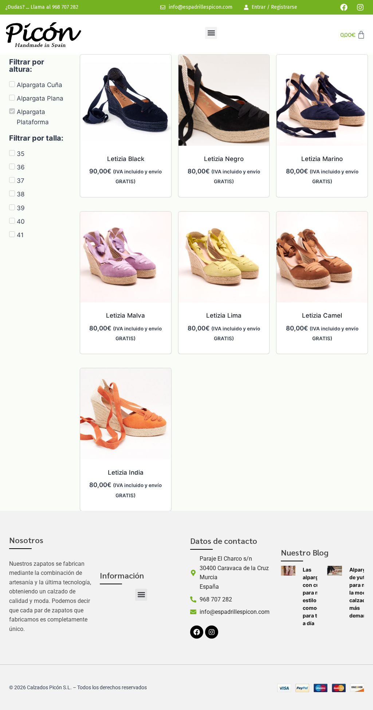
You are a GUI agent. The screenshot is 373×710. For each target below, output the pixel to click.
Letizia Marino (322, 158)
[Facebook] (344, 7)
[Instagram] (360, 7)
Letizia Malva (125, 315)
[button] (211, 33)
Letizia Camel (322, 315)
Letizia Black (125, 158)
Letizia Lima (224, 315)
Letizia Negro (224, 158)
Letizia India (126, 472)
